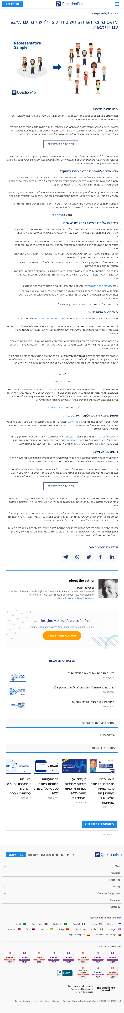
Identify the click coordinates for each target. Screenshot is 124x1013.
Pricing (116, 886)
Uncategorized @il (99, 13)
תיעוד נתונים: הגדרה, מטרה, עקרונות (93, 701)
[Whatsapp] (77, 557)
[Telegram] (65, 557)
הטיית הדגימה (74, 440)
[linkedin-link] (62, 854)
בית (116, 13)
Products (115, 873)
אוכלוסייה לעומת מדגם (55, 407)
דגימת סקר (57, 215)
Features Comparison (109, 893)
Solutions (115, 900)
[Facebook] (100, 557)
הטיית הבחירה (80, 304)
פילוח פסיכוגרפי (57, 476)
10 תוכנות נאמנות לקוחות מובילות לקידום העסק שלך (84, 687)
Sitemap (66, 1001)
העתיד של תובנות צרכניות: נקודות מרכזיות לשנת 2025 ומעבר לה (75, 788)
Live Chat (46, 854)
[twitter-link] (68, 854)
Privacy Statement (53, 1001)
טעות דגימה (74, 421)
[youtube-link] (57, 854)
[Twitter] (89, 557)
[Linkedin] (112, 557)
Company (115, 907)
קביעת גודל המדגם (108, 436)
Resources (114, 879)
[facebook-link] (73, 854)
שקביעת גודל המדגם (101, 286)
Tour (117, 866)
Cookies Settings (22, 1001)
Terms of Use (37, 1001)
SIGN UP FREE (12, 4)
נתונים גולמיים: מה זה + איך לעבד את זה (91, 673)
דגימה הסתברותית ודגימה (46, 318)
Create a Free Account (62, 635)
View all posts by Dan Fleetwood (76, 598)
